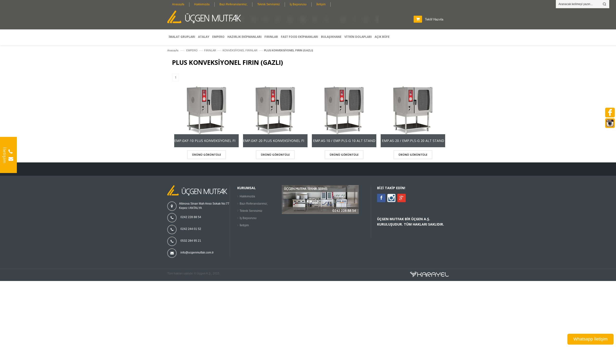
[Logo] (198, 194)
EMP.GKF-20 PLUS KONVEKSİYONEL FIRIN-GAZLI (282, 140)
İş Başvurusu (298, 4)
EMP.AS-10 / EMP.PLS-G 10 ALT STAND (344, 140)
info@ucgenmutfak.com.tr (197, 252)
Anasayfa (178, 4)
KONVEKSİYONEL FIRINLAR (240, 50)
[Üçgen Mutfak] (205, 18)
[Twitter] (391, 201)
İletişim (321, 4)
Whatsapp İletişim (590, 339)
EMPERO (192, 50)
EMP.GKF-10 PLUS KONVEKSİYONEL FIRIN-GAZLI (213, 140)
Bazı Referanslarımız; (233, 4)
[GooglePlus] (401, 198)
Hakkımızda (202, 4)
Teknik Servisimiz (268, 4)
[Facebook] (381, 198)
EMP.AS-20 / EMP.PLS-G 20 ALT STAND (413, 140)
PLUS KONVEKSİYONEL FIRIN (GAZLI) (288, 50)
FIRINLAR (210, 50)
